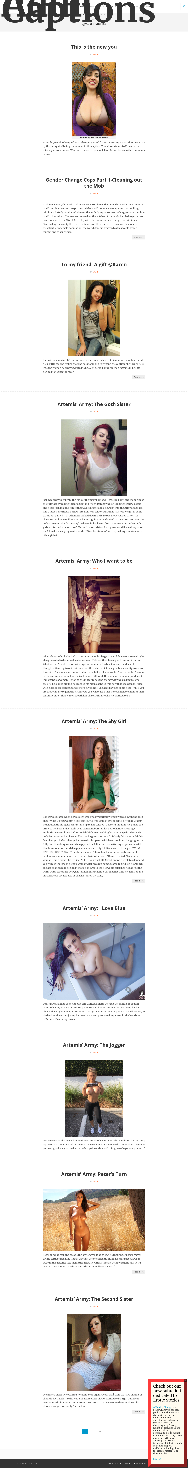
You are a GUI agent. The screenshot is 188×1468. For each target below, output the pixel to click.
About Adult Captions (120, 1463)
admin (95, 54)
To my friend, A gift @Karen (94, 264)
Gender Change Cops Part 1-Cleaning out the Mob (94, 182)
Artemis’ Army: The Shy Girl (94, 721)
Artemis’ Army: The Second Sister (94, 1299)
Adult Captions (23, 7)
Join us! (157, 1459)
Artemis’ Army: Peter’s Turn (94, 1174)
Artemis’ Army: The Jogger (94, 1045)
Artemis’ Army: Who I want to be (94, 560)
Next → (101, 1431)
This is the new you (94, 46)
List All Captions (143, 1463)
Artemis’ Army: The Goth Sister (94, 404)
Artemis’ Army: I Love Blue (94, 908)
